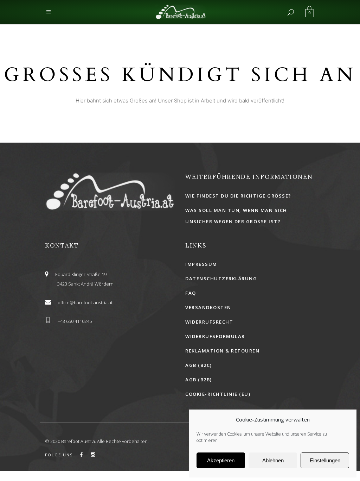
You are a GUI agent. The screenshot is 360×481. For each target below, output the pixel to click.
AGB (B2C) (198, 365)
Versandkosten (208, 307)
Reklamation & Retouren (222, 351)
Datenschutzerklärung (221, 278)
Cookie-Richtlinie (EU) (217, 394)
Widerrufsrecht (209, 322)
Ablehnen (273, 460)
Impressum (201, 264)
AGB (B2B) (198, 379)
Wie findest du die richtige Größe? (238, 196)
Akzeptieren (220, 460)
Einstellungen (325, 460)
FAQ (190, 293)
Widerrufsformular (215, 336)
